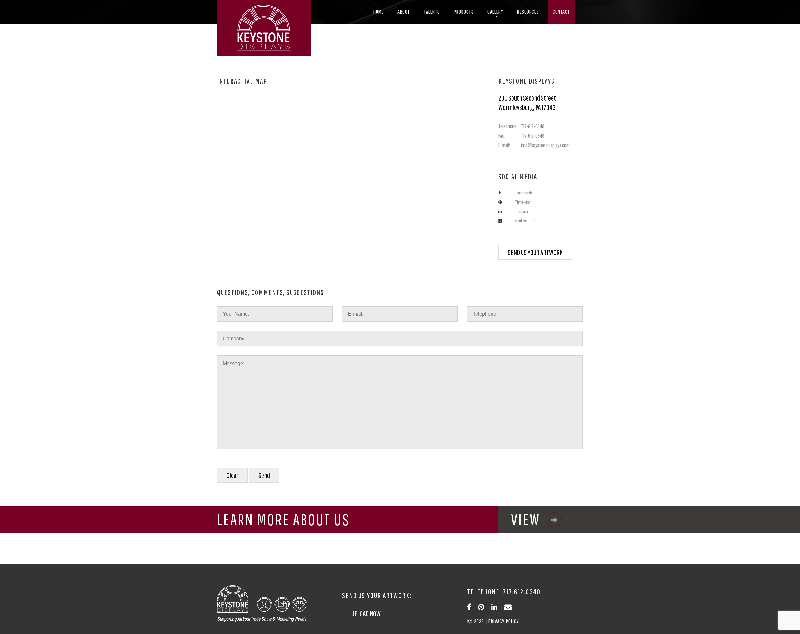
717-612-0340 (521, 126)
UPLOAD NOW (366, 613)
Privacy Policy (503, 621)
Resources (528, 11)
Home (378, 11)
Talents (432, 11)
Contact (561, 11)
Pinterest (522, 202)
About (404, 11)
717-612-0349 (521, 135)
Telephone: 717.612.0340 (504, 591)
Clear (232, 475)
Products (464, 11)
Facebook (523, 192)
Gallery (495, 11)
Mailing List (524, 221)
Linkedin (521, 211)
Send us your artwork (535, 252)
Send (264, 475)
